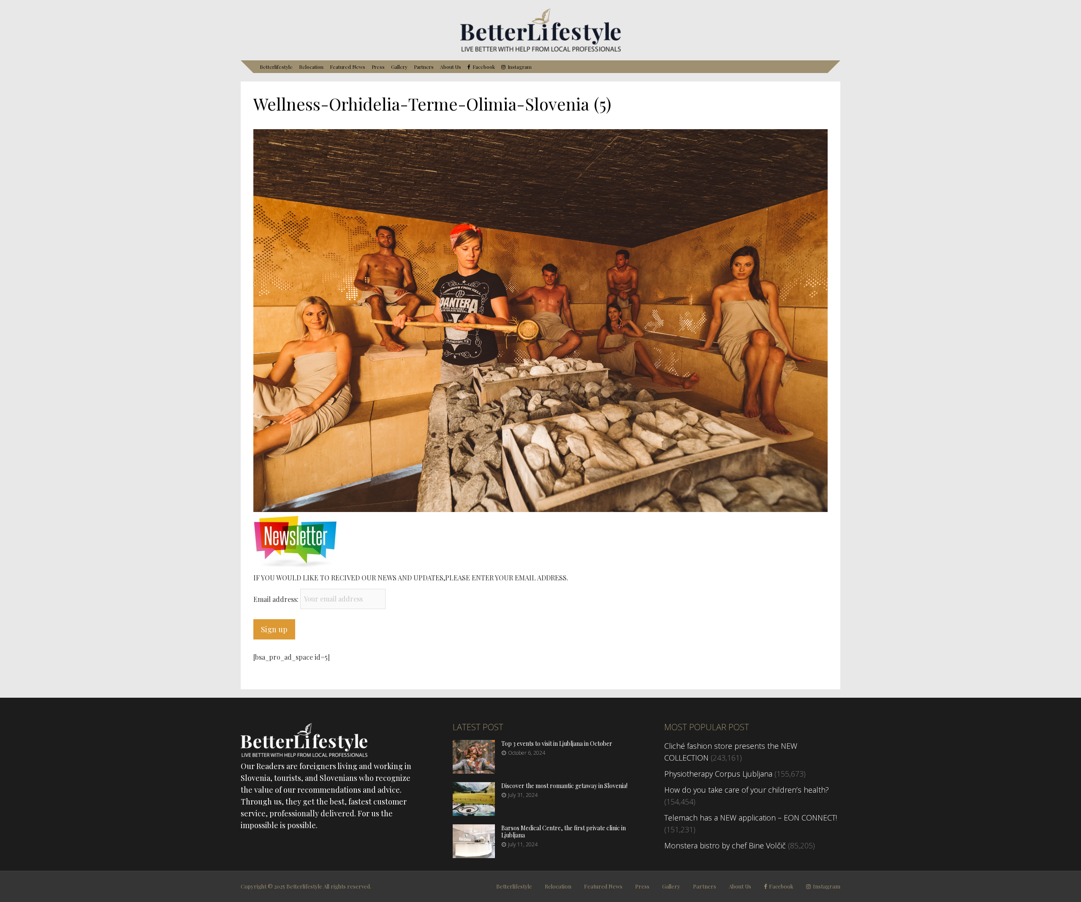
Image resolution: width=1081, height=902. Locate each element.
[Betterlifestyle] (540, 49)
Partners (424, 66)
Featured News (347, 66)
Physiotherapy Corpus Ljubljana (718, 774)
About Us (450, 66)
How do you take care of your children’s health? (746, 790)
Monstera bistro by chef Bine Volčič (725, 845)
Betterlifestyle (276, 66)
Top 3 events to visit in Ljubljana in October (556, 743)
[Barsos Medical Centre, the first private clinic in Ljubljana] (474, 855)
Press (378, 66)
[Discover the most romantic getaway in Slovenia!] (474, 813)
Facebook (484, 67)
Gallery (399, 66)
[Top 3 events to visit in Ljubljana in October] (474, 771)
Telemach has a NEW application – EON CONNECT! (750, 818)
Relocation (311, 66)
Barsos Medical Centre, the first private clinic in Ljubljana (563, 831)
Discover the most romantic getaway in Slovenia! (564, 786)
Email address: (276, 598)
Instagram (520, 67)
